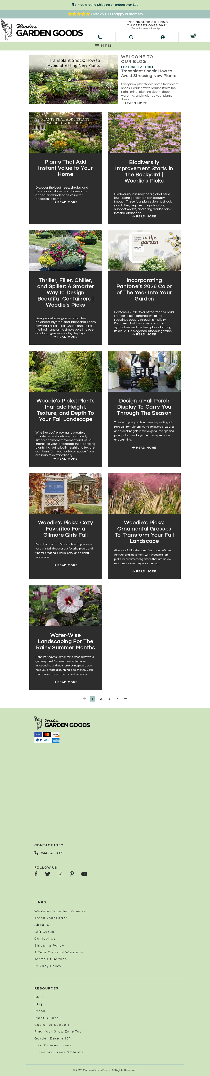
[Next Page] (125, 699)
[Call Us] (100, 37)
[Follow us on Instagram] (60, 874)
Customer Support (52, 1024)
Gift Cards (44, 931)
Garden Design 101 (52, 1038)
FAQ (38, 1004)
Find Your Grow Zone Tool (58, 1031)
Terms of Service (50, 959)
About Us (43, 924)
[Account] (163, 37)
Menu (107, 46)
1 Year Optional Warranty (58, 952)
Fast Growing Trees (53, 1045)
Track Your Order (50, 918)
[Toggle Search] (131, 37)
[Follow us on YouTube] (84, 874)
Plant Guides (46, 1018)
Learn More (135, 103)
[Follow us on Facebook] (36, 874)
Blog (38, 997)
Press (39, 1011)
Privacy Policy (48, 966)
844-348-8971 (52, 853)
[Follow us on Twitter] (47, 874)
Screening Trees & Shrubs (59, 1052)
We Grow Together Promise (60, 911)
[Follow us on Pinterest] (72, 874)
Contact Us (45, 938)
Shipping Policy (49, 945)
